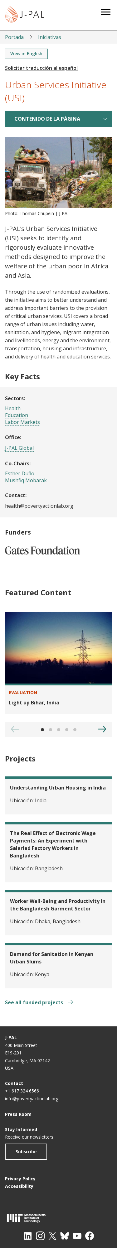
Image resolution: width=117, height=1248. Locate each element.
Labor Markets (22, 422)
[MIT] (58, 1218)
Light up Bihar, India (34, 702)
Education (16, 415)
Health (13, 408)
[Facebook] (89, 1235)
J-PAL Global (19, 447)
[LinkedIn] (27, 1235)
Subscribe (26, 1151)
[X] (52, 1236)
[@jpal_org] (40, 1235)
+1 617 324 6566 (22, 1091)
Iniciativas (49, 37)
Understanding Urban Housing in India (58, 787)
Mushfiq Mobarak (26, 480)
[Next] (102, 729)
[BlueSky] (64, 1235)
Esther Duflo (19, 473)
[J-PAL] (25, 15)
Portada (14, 37)
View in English (26, 53)
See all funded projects (34, 1002)
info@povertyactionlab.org (31, 1099)
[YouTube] (77, 1235)
